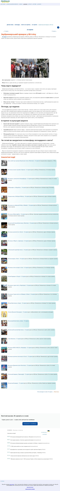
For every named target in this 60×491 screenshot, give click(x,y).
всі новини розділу (44, 432)
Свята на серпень (25, 24)
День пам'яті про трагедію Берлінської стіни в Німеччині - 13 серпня (23, 160)
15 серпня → (54, 31)
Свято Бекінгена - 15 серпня (14, 338)
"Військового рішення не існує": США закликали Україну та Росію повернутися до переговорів (29, 458)
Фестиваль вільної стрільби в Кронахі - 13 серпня (19, 169)
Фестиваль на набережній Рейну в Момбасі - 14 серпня (20, 205)
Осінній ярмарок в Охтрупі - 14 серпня (17, 276)
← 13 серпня (5, 31)
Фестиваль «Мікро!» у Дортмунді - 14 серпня (18, 240)
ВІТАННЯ (30, 4)
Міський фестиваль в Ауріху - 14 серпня (17, 303)
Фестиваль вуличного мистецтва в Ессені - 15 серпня (20, 356)
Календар (17, 24)
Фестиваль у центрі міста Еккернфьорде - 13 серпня (20, 178)
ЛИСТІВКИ (35, 4)
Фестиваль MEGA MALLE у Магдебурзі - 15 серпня (20, 347)
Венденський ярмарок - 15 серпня (15, 383)
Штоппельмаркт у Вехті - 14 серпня (16, 258)
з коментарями (44, 434)
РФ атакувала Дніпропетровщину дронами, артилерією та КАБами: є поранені (26, 443)
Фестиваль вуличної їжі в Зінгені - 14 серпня (18, 232)
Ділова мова (10, 24)
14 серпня (34, 24)
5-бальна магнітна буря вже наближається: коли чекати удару (22, 455)
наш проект (12, 484)
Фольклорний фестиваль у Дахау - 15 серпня (18, 320)
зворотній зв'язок (30, 487)
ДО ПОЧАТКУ (3, 4)
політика (2, 481)
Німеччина (56, 391)
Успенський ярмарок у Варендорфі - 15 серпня (18, 374)
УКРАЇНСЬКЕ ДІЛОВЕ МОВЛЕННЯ (12, 4)
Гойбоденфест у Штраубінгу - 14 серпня (17, 187)
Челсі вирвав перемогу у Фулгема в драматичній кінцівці (21, 440)
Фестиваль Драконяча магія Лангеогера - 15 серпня (19, 365)
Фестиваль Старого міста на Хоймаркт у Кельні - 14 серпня (21, 294)
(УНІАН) (43, 449)
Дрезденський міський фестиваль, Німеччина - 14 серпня (21, 223)
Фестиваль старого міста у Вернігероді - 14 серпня (19, 285)
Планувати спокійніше (30, 423)
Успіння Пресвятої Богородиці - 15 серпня (17, 312)
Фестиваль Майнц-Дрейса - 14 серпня (16, 214)
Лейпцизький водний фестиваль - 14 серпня (18, 249)
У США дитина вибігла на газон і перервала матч (20, 446)
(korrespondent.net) (37, 436)
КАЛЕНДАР (25, 4)
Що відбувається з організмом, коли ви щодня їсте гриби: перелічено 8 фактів (25, 449)
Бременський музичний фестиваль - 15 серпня (18, 329)
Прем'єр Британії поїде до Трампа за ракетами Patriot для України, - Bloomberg (26, 452)
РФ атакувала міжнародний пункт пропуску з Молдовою (21, 436)
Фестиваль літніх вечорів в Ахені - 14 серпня (18, 267)
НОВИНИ (20, 4)
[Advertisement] (30, 15)
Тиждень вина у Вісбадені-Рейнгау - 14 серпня (18, 196)
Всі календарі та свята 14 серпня (45, 391)
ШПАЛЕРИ (39, 4)
